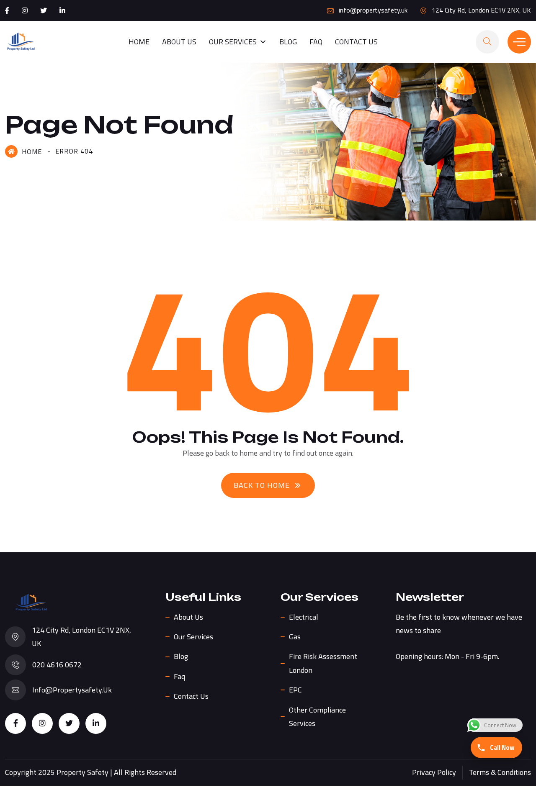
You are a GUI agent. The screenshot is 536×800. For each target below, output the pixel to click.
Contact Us (356, 41)
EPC (295, 689)
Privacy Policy (434, 772)
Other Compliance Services (317, 716)
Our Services (233, 41)
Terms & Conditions (500, 772)
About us (179, 41)
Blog (288, 41)
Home (139, 41)
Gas (295, 636)
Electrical (303, 617)
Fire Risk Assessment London (323, 663)
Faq (315, 41)
